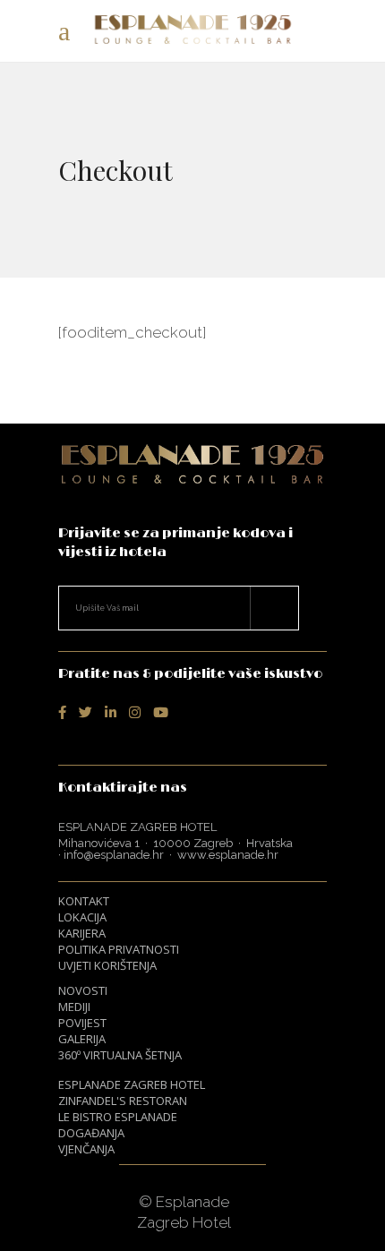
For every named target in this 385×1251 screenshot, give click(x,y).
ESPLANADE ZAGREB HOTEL (131, 1084)
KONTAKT (83, 901)
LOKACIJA (82, 917)
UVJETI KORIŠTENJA (107, 965)
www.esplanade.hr (227, 854)
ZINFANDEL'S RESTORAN (122, 1100)
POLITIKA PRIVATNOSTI (118, 949)
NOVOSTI (82, 990)
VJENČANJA (86, 1149)
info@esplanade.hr (114, 854)
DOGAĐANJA (91, 1133)
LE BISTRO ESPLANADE (117, 1117)
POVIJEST (82, 1023)
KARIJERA (82, 933)
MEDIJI (74, 1006)
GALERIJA (82, 1039)
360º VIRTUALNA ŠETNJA (120, 1055)
